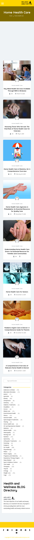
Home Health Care (17, 85)
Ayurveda (6, 396)
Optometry (7, 439)
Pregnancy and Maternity (11, 456)
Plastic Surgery (8, 454)
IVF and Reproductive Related (12, 426)
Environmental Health (10, 413)
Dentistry (6, 402)
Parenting (6, 443)
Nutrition (6, 437)
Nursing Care (7, 434)
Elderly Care (7, 411)
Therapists (7, 466)
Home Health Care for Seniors (17, 292)
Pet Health (7, 447)
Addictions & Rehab (9, 390)
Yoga (5, 475)
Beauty (6, 398)
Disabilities (7, 407)
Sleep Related (7, 460)
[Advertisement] (17, 39)
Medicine (6, 428)
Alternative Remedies (10, 392)
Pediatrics (6, 445)
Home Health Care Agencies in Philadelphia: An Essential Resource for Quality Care (17, 209)
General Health (8, 417)
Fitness (6, 415)
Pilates (5, 451)
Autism (5, 394)
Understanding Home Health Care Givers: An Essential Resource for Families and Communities (17, 251)
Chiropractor (7, 400)
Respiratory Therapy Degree (12, 458)
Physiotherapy (8, 449)
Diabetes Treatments (10, 405)
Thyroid (6, 468)
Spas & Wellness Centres (11, 462)
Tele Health (7, 464)
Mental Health (8, 430)
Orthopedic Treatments (10, 441)
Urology (6, 471)
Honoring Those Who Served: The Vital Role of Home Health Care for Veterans (17, 129)
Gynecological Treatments (11, 420)
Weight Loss (7, 473)
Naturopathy (7, 432)
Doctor (6, 409)
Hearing (6, 422)
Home (10, 16)
